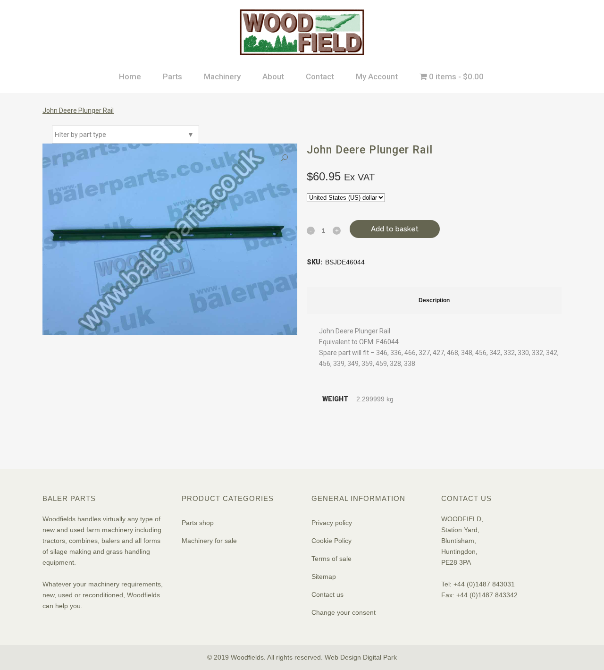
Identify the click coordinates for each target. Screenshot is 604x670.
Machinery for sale (209, 540)
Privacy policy (331, 522)
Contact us (327, 594)
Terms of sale (331, 558)
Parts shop (198, 522)
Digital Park (380, 657)
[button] (284, 158)
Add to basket (395, 229)
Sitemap (323, 576)
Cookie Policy (331, 540)
